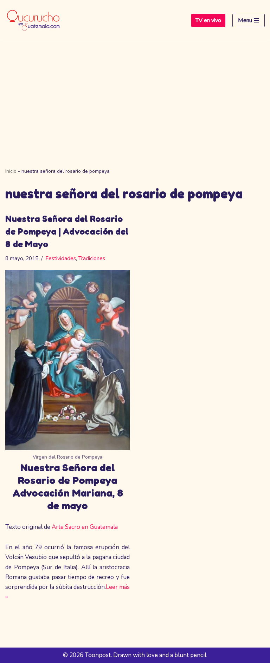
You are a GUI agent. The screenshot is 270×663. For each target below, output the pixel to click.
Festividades (60, 258)
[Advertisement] (135, 93)
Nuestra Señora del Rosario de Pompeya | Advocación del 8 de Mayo (67, 231)
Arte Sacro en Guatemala (85, 527)
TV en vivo (208, 20)
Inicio (11, 171)
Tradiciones (91, 258)
